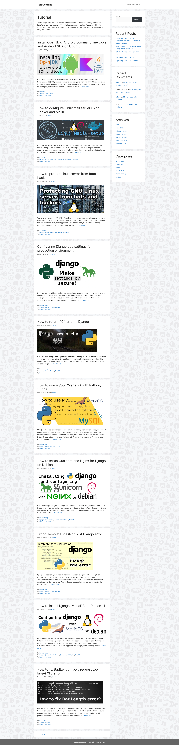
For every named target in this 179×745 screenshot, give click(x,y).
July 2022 (119, 125)
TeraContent (44, 4)
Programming (43, 305)
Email (51, 159)
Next (44, 734)
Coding (41, 307)
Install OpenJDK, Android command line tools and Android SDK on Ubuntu (71, 44)
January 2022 (121, 134)
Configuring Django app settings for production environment (64, 248)
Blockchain (120, 161)
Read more (85, 87)
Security (47, 232)
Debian (41, 159)
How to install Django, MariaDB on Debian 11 (71, 606)
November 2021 (122, 141)
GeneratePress (100, 742)
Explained (119, 164)
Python (52, 307)
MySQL (47, 446)
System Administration (65, 159)
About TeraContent (133, 5)
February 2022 (121, 131)
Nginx (46, 520)
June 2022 (120, 128)
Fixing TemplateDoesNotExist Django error (69, 534)
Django (47, 307)
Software (42, 91)
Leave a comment (45, 95)
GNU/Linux (42, 157)
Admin (118, 82)
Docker (46, 159)
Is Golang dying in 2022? (125, 57)
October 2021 (121, 144)
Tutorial (51, 93)
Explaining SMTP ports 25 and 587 (128, 61)
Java (46, 93)
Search (118, 16)
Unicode (47, 722)
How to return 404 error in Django (63, 322)
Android (41, 93)
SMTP (55, 159)
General (118, 167)
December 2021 (121, 137)
